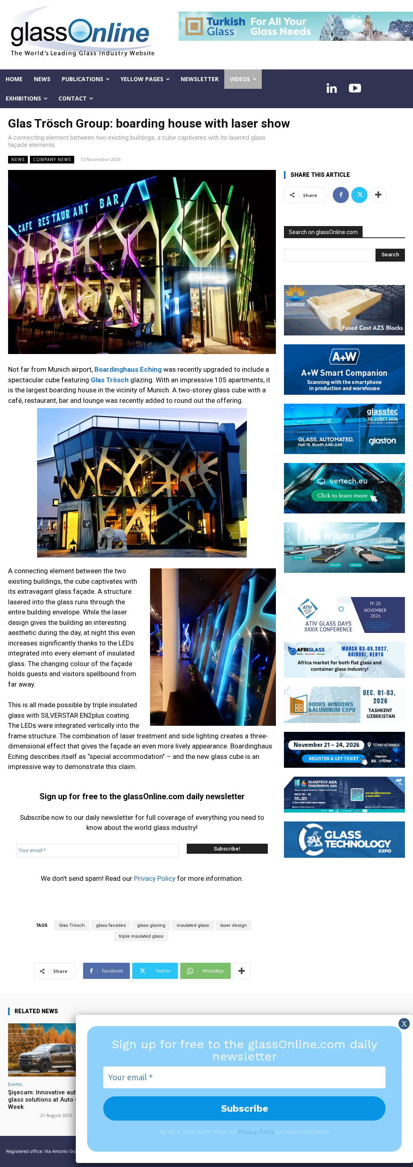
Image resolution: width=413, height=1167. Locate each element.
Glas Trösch (72, 925)
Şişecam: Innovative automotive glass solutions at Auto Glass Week (53, 1099)
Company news (52, 159)
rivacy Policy (258, 1131)
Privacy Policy (154, 878)
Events (15, 1084)
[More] (241, 971)
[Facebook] (341, 195)
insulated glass (193, 925)
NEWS (18, 159)
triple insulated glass (141, 936)
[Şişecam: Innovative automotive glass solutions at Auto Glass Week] (54, 1050)
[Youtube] (355, 88)
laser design (233, 925)
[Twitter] (359, 195)
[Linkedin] (331, 88)
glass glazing (151, 925)
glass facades (111, 925)
